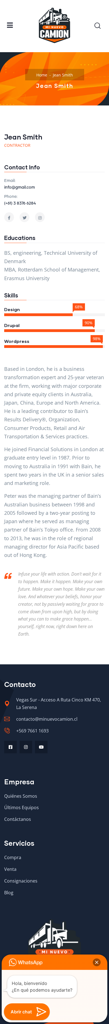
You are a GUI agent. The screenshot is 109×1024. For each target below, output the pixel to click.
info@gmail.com (19, 187)
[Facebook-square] (10, 747)
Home (41, 75)
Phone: (10, 197)
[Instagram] (26, 747)
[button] (97, 962)
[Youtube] (41, 747)
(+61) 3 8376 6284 (20, 203)
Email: (9, 181)
